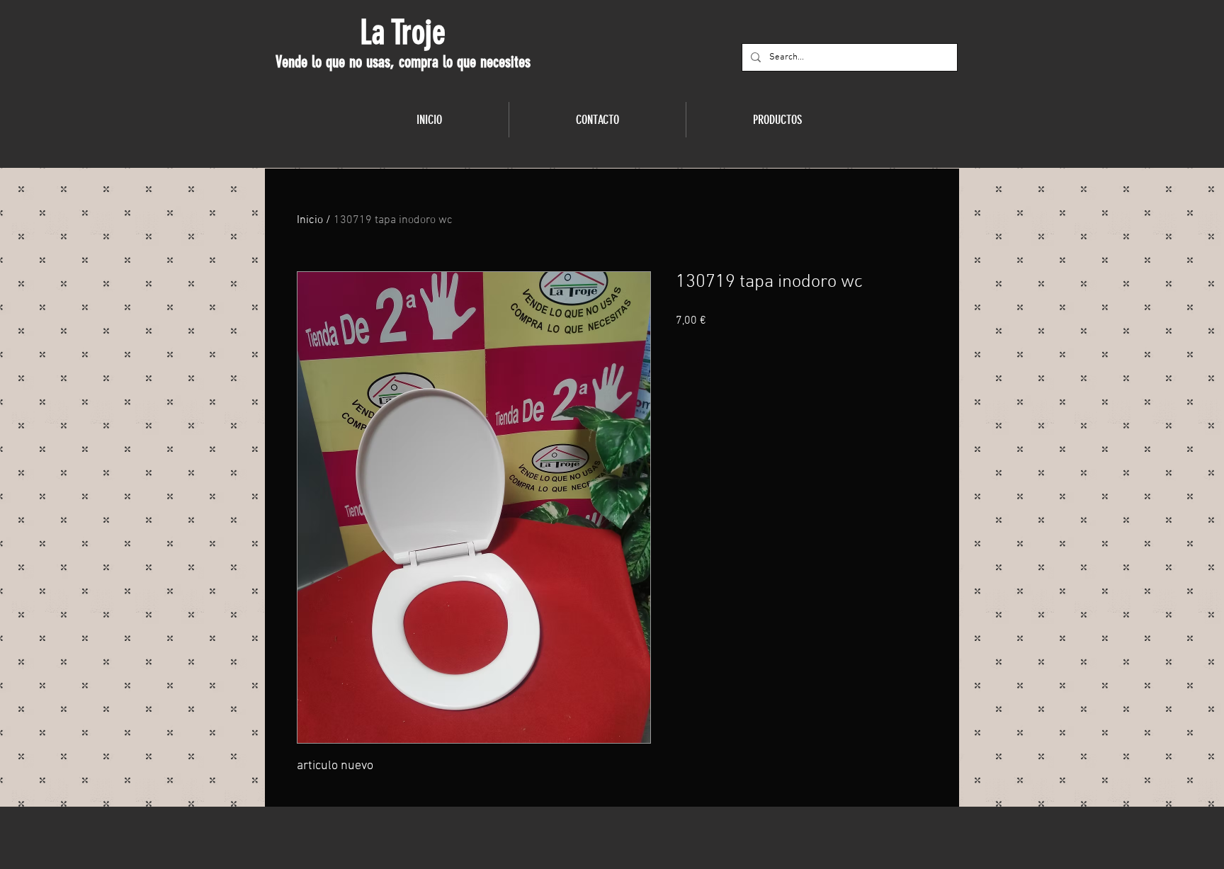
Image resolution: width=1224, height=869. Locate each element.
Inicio (310, 220)
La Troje (403, 32)
